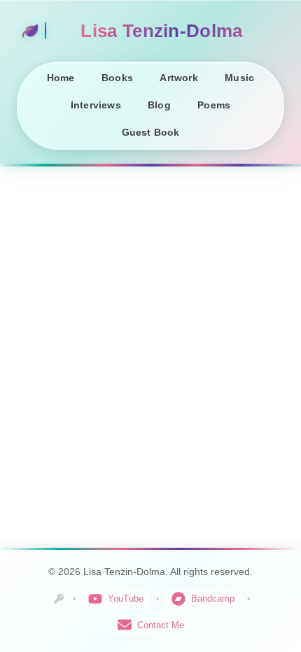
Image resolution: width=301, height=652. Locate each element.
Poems (213, 105)
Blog (159, 105)
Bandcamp (212, 598)
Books (117, 78)
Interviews (96, 105)
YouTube (126, 598)
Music (239, 78)
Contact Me (160, 625)
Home (61, 78)
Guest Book (151, 132)
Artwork (178, 78)
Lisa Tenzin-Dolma (161, 31)
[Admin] (58, 598)
